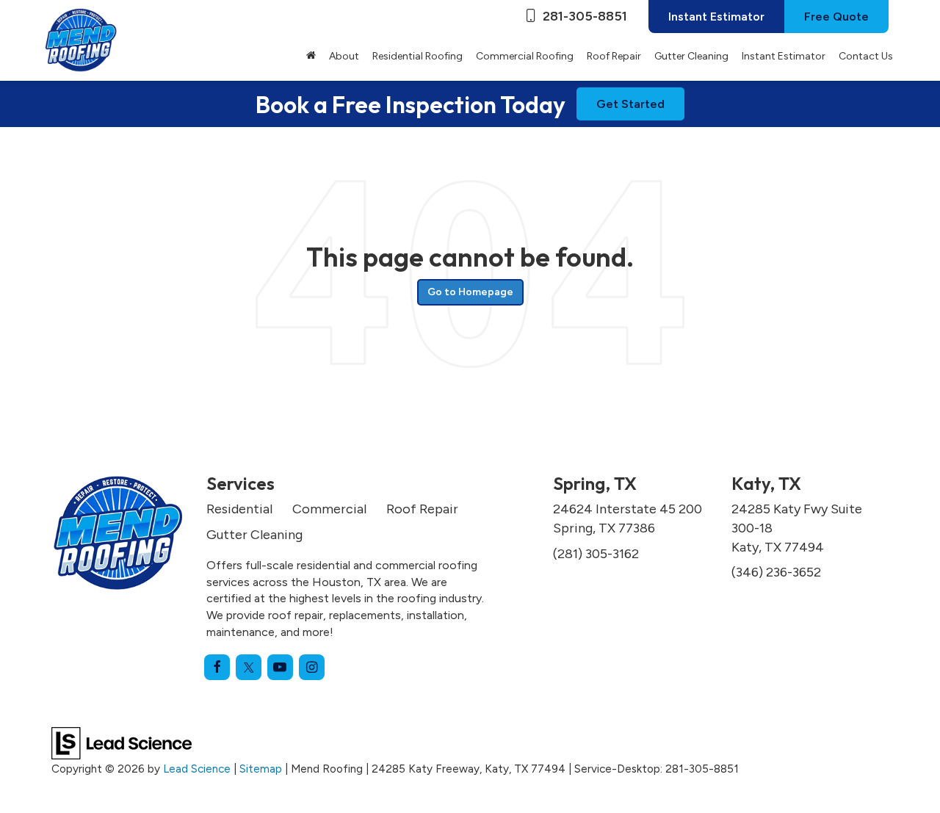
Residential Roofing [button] (417, 56)
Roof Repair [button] (614, 56)
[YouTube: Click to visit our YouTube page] (280, 667)
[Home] (311, 56)
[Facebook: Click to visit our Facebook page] (217, 667)
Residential (239, 509)
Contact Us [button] (866, 56)
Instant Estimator (716, 17)
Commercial (329, 509)
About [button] (344, 56)
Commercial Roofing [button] (525, 56)
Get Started (630, 104)
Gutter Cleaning (691, 56)
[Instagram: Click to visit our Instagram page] (311, 667)
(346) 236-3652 (776, 572)
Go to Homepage (470, 292)
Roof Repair (422, 509)
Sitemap (260, 769)
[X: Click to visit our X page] (248, 667)
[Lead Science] (121, 742)
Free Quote (836, 17)
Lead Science (197, 769)
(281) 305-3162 (596, 554)
